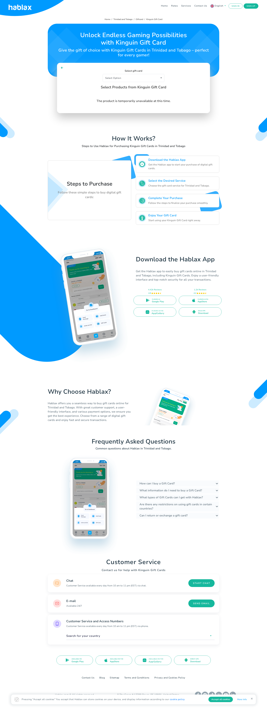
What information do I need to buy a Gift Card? (171, 490)
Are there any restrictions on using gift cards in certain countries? (176, 506)
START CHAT (201, 583)
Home (164, 5)
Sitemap (114, 677)
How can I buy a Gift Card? (157, 483)
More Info (242, 699)
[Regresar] (62, 68)
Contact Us (200, 5)
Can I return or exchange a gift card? (164, 515)
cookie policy (177, 699)
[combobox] (140, 636)
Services (186, 5)
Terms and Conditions (136, 677)
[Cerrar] (252, 699)
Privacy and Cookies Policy (169, 677)
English (219, 5)
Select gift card (133, 71)
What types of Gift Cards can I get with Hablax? (171, 497)
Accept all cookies (220, 699)
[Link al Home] (23, 6)
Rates (174, 5)
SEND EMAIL (201, 603)
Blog (102, 677)
